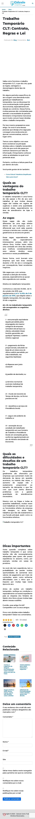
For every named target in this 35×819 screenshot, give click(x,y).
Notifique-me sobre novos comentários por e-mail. (13, 782)
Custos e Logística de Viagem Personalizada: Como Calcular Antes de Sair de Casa (9, 669)
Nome (6, 742)
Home (4, 9)
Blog (10, 9)
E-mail (6, 751)
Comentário (8, 717)
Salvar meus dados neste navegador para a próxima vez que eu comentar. (17, 772)
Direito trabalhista (14, 636)
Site (4, 759)
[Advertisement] (17, 61)
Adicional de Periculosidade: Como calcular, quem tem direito (25, 692)
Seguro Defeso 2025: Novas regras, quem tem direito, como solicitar (9, 692)
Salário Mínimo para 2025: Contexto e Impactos (25, 667)
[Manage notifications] (4, 814)
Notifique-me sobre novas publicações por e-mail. (13, 792)
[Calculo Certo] (17, 3)
